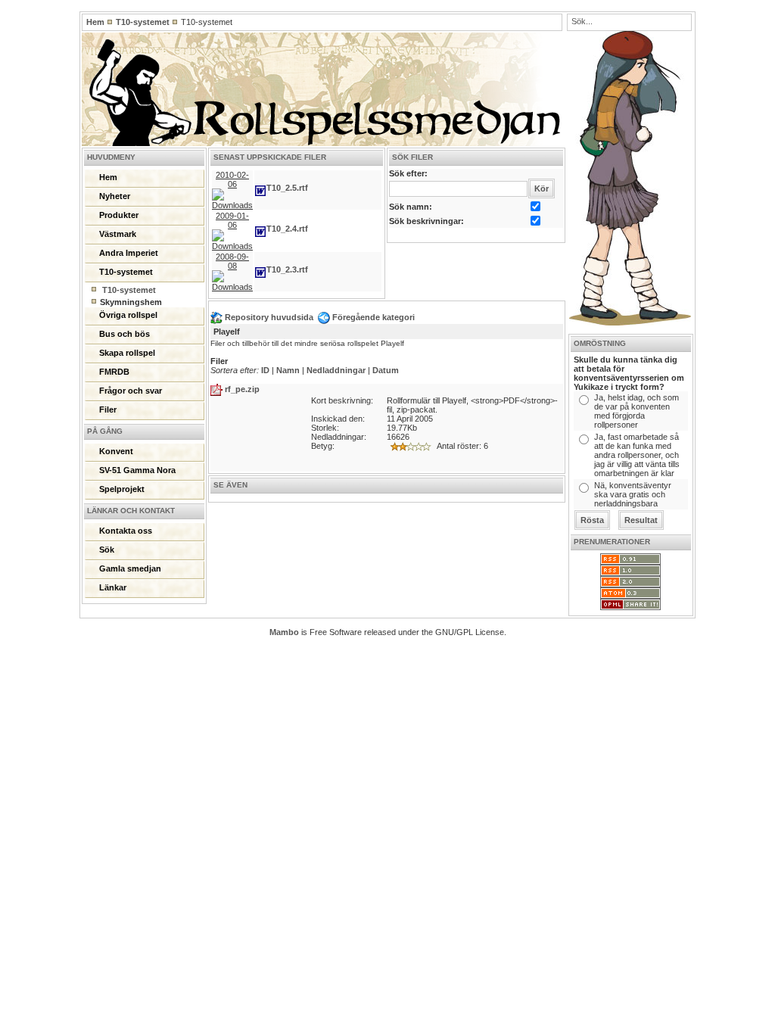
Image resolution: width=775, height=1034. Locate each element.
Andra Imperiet (128, 252)
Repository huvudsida (268, 317)
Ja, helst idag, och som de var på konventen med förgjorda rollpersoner (636, 411)
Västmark (117, 233)
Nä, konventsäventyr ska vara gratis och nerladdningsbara (632, 494)
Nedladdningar (336, 370)
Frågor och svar (130, 390)
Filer (108, 409)
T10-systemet (143, 21)
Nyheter (114, 196)
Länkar (112, 587)
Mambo (284, 632)
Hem (95, 21)
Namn (288, 370)
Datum (385, 370)
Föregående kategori (372, 317)
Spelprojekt (122, 489)
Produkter (119, 215)
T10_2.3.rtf (287, 269)
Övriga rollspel (128, 314)
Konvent (116, 451)
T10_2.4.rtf (287, 228)
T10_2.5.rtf (287, 187)
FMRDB (114, 371)
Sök (106, 549)
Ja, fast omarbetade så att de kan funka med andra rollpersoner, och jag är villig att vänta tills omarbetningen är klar (637, 455)
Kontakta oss (125, 530)
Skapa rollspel (127, 352)
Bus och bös (124, 333)
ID (265, 370)
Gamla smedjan (130, 568)
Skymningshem (131, 302)
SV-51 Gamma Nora (137, 470)
